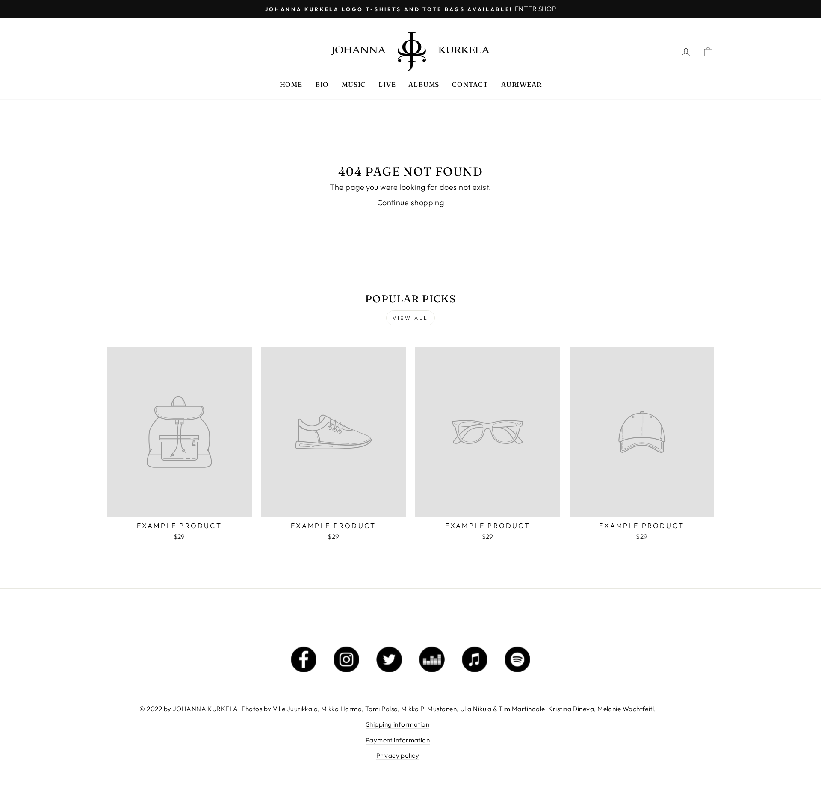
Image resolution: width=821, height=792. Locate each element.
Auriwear (521, 84)
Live (387, 84)
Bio (322, 84)
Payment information (398, 740)
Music (354, 84)
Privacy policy (397, 755)
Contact (470, 84)
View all (410, 318)
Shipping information (397, 724)
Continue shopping (410, 202)
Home (291, 84)
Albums (423, 84)
